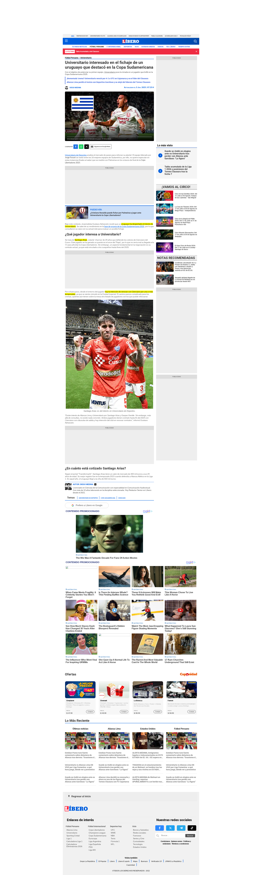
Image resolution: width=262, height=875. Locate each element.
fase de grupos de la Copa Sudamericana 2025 (124, 226)
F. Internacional (114, 47)
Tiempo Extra (184, 47)
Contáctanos (165, 841)
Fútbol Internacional (97, 826)
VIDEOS (160, 47)
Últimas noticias (79, 47)
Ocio (137, 47)
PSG (91, 847)
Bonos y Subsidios (141, 830)
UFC (113, 830)
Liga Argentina (95, 841)
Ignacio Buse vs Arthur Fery (139, 36)
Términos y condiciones (180, 844)
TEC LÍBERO (170, 47)
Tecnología (137, 844)
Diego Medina (75, 88)
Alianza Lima (71, 830)
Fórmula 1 (115, 841)
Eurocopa (93, 838)
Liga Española (95, 844)
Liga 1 (69, 838)
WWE (113, 833)
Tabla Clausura (157, 36)
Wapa (135, 861)
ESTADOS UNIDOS (148, 47)
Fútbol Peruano (97, 47)
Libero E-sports (123, 861)
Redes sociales (139, 833)
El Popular (102, 861)
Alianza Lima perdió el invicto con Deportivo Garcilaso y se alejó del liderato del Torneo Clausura (108, 82)
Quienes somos (176, 841)
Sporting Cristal (73, 836)
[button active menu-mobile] (66, 41)
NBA (113, 836)
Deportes (128, 47)
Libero (112, 861)
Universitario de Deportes (76, 155)
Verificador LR (156, 861)
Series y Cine (138, 838)
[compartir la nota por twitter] (86, 146)
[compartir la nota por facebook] (75, 146)
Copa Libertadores (97, 830)
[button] (195, 41)
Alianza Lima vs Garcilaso (116, 36)
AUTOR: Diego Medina (83, 484)
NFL (112, 844)
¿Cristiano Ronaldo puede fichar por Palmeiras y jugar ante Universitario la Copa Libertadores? (115, 214)
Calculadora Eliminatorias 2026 (74, 845)
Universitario (86, 58)
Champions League (97, 833)
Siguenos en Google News (102, 146)
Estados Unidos (139, 847)
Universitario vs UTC (97, 36)
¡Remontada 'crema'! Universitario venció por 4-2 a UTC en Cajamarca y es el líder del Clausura (107, 78)
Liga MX (92, 850)
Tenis (113, 838)
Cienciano (122, 498)
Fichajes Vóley (185, 36)
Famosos (137, 836)
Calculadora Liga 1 (74, 841)
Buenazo (144, 861)
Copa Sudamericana (108, 498)
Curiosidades (138, 841)
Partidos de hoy (82, 36)
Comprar (90, 711)
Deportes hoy (116, 826)
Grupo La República (87, 861)
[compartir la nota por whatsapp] (81, 146)
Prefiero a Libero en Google (89, 505)
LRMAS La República (173, 861)
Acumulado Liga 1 (171, 36)
